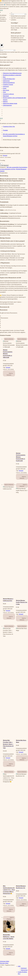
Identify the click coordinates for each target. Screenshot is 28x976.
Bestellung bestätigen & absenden (12, 75)
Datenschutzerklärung (9, 82)
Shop (4, 92)
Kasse (4, 88)
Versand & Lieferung (8, 94)
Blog (4, 77)
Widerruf (5, 101)
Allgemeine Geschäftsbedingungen (12, 73)
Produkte (5, 130)
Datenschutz (6, 80)
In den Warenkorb (4, 165)
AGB (19, 966)
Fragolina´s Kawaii (8, 84)
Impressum (6, 86)
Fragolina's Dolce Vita (9, 126)
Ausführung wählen (9, 771)
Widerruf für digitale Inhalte (10, 103)
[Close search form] (11, 12)
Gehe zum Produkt (8, 372)
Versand (5, 155)
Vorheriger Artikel (4, 961)
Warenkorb (6, 96)
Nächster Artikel (4, 963)
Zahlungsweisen (7, 105)
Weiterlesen (20, 484)
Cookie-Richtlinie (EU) (9, 79)
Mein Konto (6, 90)
